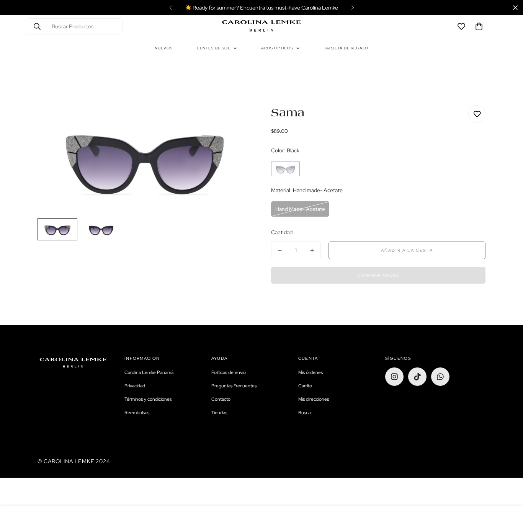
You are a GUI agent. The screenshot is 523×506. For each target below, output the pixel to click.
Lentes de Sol (213, 48)
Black (285, 169)
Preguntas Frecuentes (234, 386)
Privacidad (134, 386)
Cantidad (282, 232)
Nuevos (164, 48)
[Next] (352, 7)
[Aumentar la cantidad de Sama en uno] (312, 250)
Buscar (305, 413)
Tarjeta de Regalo (346, 48)
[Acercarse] (235, 121)
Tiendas (219, 413)
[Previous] (170, 7)
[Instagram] (394, 376)
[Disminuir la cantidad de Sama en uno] (279, 250)
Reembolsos (136, 413)
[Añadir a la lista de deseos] (476, 113)
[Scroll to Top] (508, 464)
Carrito (305, 386)
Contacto (220, 399)
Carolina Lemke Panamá (148, 372)
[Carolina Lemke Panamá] (261, 26)
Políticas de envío (228, 372)
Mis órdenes (310, 372)
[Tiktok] (417, 376)
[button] (479, 26)
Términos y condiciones (148, 399)
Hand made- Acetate (300, 209)
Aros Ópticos (277, 48)
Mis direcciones (313, 399)
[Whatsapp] (440, 376)
